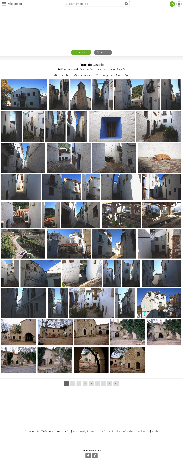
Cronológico (104, 75)
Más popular (61, 75)
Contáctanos (142, 431)
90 (116, 383)
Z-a (126, 75)
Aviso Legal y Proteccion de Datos (91, 431)
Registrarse (103, 52)
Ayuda (154, 431)
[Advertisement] (91, 28)
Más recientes (82, 75)
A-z (118, 75)
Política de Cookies (122, 431)
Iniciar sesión (81, 52)
